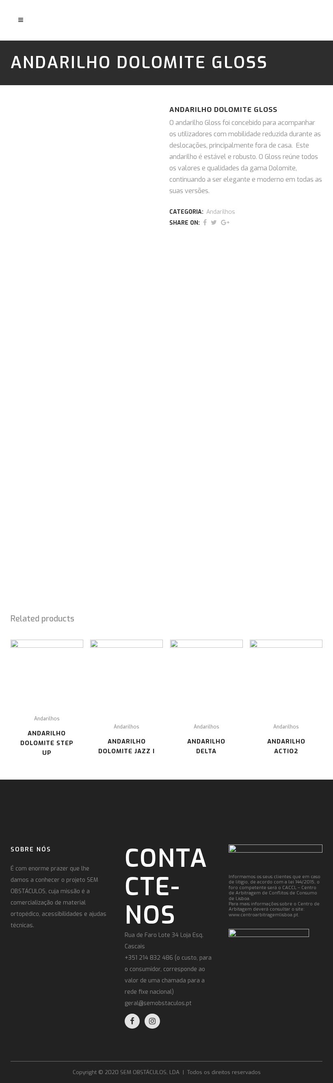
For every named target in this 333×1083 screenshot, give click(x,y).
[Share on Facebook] (205, 222)
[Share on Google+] (225, 222)
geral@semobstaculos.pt (158, 1003)
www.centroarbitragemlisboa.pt (263, 915)
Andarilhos (220, 212)
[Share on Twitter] (214, 222)
